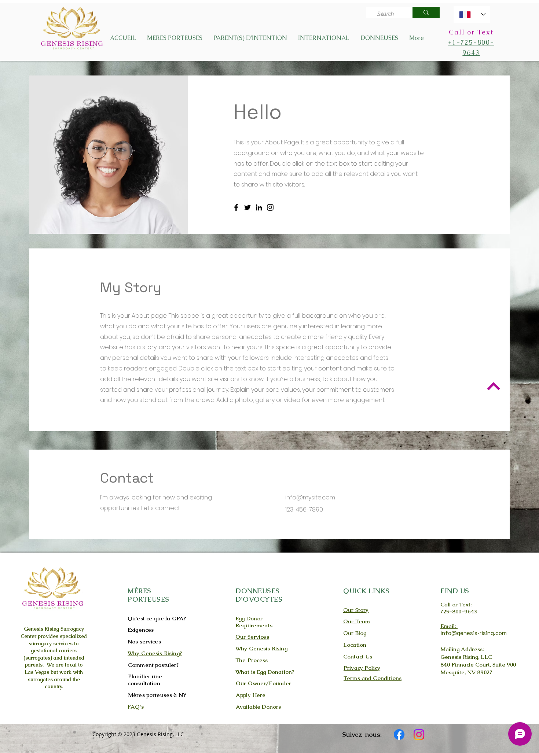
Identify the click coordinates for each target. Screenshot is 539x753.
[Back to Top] (493, 386)
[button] (175, 38)
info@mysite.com (310, 497)
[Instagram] (270, 207)
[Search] (426, 12)
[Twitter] (247, 207)
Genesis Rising (41, 628)
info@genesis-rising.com (473, 633)
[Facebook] (236, 207)
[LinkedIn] (258, 207)
